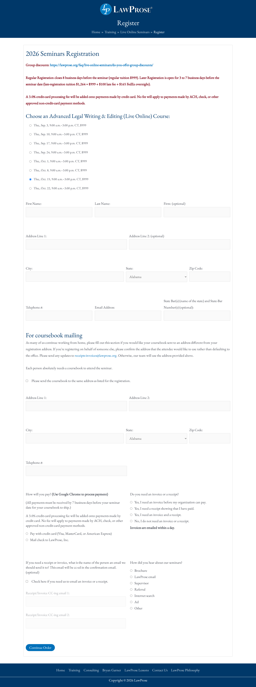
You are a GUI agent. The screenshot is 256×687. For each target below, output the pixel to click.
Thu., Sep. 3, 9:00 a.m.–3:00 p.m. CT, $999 (60, 125)
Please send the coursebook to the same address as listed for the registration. (81, 380)
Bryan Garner (111, 670)
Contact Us (160, 670)
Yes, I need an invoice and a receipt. (157, 515)
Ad (136, 602)
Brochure (140, 570)
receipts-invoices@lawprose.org (96, 355)
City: (29, 268)
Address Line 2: (139, 397)
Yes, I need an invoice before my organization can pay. (170, 502)
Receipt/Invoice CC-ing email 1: (48, 593)
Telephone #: (34, 307)
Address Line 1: (36, 236)
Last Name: (102, 203)
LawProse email (145, 577)
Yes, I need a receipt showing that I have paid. (164, 508)
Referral (139, 589)
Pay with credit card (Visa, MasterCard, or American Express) (71, 533)
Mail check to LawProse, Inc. (49, 540)
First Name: (34, 203)
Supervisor (141, 583)
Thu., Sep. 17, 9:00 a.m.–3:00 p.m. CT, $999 (61, 143)
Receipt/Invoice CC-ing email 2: (48, 615)
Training (74, 670)
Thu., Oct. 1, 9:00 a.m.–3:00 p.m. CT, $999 (60, 161)
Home (60, 670)
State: (129, 268)
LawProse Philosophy (185, 670)
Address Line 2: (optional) (146, 236)
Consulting (91, 670)
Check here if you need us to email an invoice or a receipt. (70, 581)
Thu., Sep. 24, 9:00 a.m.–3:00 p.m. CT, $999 (61, 152)
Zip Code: (196, 268)
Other (138, 608)
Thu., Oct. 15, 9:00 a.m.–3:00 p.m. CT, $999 (61, 179)
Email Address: (105, 307)
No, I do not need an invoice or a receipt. (161, 521)
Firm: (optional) (174, 203)
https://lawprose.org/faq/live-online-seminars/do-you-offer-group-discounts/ (101, 65)
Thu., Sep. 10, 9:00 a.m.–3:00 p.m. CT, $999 (61, 134)
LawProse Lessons (137, 670)
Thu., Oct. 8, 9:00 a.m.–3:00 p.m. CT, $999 (60, 170)
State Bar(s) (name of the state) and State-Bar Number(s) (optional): (193, 304)
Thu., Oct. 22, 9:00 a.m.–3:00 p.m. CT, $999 (61, 188)
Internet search (144, 596)
